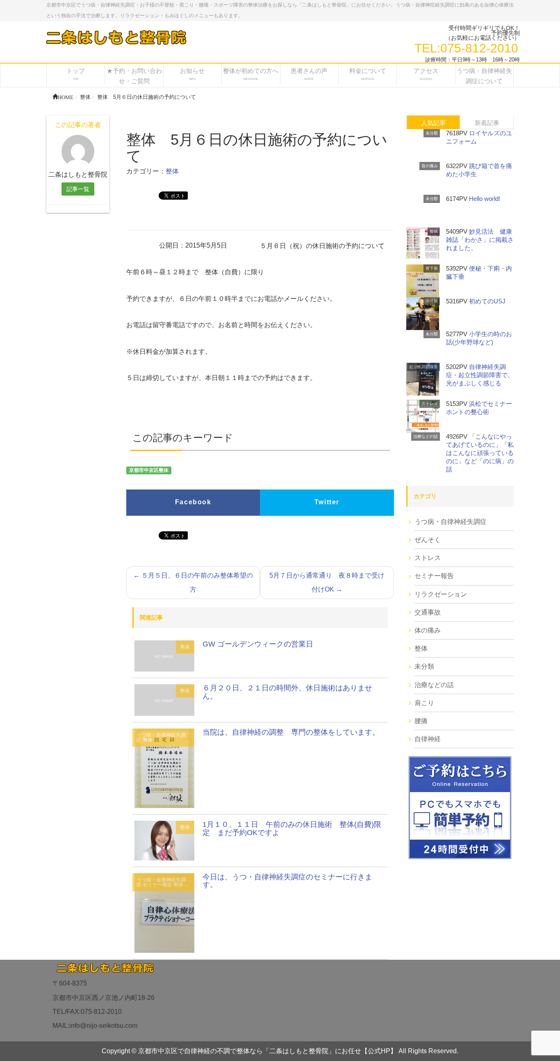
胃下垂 (432, 268)
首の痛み (429, 166)
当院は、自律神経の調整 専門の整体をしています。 (291, 732)
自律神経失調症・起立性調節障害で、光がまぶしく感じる (480, 375)
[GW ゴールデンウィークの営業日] (164, 655)
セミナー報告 (157, 885)
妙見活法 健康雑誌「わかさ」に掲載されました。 (480, 239)
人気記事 (433, 122)
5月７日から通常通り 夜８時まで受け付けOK (327, 582)
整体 (172, 171)
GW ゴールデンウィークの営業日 (258, 644)
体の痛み (427, 630)
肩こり (424, 702)
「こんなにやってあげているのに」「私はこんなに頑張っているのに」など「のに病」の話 (480, 453)
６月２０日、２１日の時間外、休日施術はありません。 (287, 692)
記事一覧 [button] (77, 189)
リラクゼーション (440, 594)
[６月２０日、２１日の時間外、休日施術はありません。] (164, 699)
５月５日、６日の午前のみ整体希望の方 (193, 582)
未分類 (432, 133)
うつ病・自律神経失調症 (161, 737)
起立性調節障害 (423, 366)
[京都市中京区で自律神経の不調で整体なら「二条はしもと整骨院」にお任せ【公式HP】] (115, 37)
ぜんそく (427, 539)
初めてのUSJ (487, 301)
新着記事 (487, 122)
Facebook (193, 502)
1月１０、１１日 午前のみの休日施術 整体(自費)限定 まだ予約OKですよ (292, 828)
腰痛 (421, 720)
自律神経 (427, 738)
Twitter (326, 502)
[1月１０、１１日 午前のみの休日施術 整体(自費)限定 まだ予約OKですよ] (164, 839)
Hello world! (484, 198)
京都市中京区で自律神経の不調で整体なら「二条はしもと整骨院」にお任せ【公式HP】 (267, 1050)
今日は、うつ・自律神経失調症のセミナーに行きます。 (287, 881)
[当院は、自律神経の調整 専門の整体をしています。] (164, 767)
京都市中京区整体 (148, 471)
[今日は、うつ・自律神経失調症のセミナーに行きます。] (164, 912)
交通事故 (427, 612)
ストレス (429, 403)
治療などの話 (425, 436)
